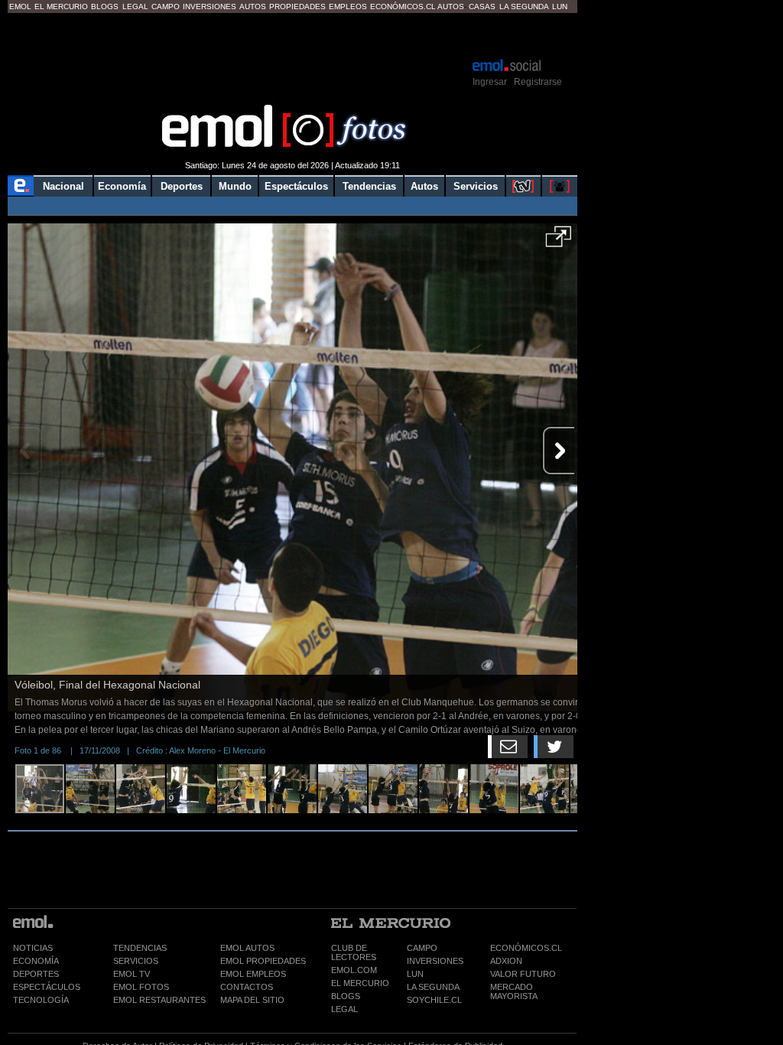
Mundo (235, 186)
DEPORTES (36, 973)
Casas (482, 6)
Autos (252, 6)
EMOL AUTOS (247, 947)
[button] (558, 241)
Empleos (348, 6)
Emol (20, 6)
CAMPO (422, 947)
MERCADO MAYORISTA (514, 991)
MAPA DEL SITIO (252, 999)
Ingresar (490, 82)
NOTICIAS (33, 947)
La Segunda (524, 6)
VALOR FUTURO (523, 973)
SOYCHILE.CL (434, 999)
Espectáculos (296, 186)
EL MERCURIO (360, 983)
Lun (559, 6)
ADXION (506, 960)
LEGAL (344, 1009)
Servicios (475, 186)
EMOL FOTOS (141, 986)
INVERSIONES (435, 960)
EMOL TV (131, 973)
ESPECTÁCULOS (46, 986)
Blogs (105, 6)
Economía (122, 186)
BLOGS (345, 996)
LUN (415, 973)
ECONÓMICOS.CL (526, 947)
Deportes (182, 186)
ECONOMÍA (36, 960)
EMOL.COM (354, 970)
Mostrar (292, 34)
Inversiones (209, 6)
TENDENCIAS (140, 947)
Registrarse (538, 82)
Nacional (63, 186)
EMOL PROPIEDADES (263, 960)
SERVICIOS (135, 960)
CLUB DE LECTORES (353, 952)
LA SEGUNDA (433, 986)
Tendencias (369, 186)
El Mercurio (61, 6)
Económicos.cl (403, 6)
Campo (165, 6)
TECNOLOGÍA (41, 999)
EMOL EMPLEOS (253, 973)
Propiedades (297, 6)
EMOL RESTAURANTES (159, 999)
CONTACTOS (246, 986)
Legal (135, 6)
